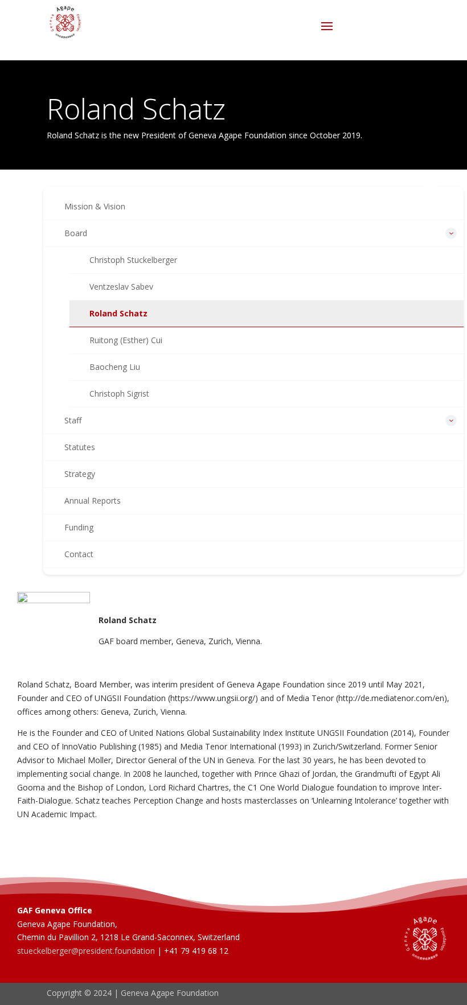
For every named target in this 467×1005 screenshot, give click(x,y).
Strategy (79, 473)
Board (75, 233)
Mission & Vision (94, 206)
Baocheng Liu (114, 366)
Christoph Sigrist (119, 393)
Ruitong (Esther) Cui (125, 340)
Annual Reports (92, 500)
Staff (72, 420)
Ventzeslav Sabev (121, 286)
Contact (78, 554)
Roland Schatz (118, 313)
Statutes (79, 447)
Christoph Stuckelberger (133, 259)
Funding (78, 527)
